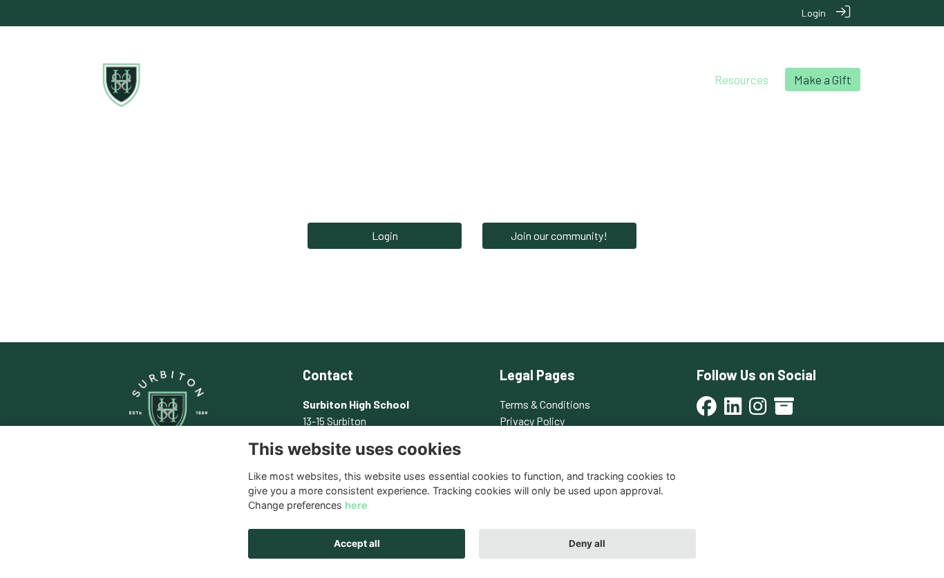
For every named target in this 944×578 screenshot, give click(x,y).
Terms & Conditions (545, 404)
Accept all (357, 543)
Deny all (587, 543)
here (356, 505)
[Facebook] (707, 410)
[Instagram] (757, 410)
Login (814, 13)
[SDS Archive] (784, 410)
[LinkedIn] (733, 410)
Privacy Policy (532, 420)
